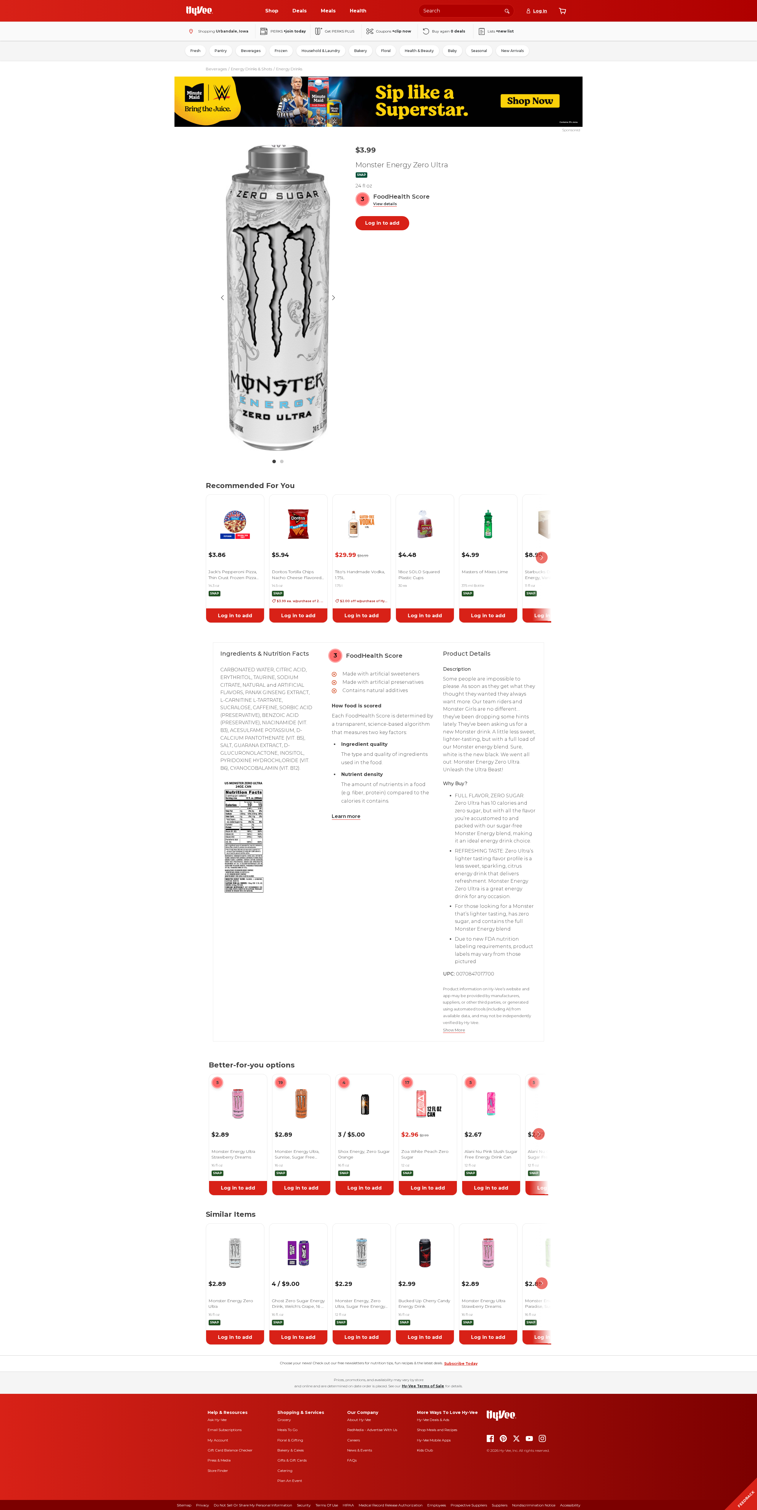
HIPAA (348, 1505)
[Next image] (333, 297)
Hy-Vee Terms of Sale (423, 1386)
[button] (385, 204)
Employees (436, 1505)
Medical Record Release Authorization (391, 1505)
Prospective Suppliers (469, 1505)
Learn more (346, 816)
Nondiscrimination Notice (533, 1505)
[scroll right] (542, 557)
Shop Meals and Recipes (437, 1430)
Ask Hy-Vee (217, 1419)
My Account (218, 1440)
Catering (284, 1470)
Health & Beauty (419, 50)
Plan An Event (289, 1480)
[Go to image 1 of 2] (274, 461)
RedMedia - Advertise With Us (372, 1430)
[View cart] (562, 11)
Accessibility (570, 1505)
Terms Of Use (327, 1505)
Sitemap (184, 1505)
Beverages (251, 50)
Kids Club (425, 1450)
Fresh (195, 50)
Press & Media (219, 1460)
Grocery (284, 1419)
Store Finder (218, 1470)
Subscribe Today (461, 1363)
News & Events (359, 1450)
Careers (353, 1440)
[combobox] (466, 10)
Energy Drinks (289, 69)
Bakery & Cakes (290, 1450)
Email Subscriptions (225, 1430)
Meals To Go (287, 1430)
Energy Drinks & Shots (251, 69)
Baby (452, 50)
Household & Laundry (321, 50)
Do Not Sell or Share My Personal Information (253, 1505)
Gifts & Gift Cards (292, 1460)
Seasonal (479, 50)
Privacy (202, 1505)
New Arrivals (512, 50)
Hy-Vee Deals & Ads (433, 1419)
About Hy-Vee (359, 1419)
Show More (454, 1030)
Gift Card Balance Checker (230, 1450)
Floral (386, 50)
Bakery (360, 50)
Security (304, 1505)
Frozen (281, 50)
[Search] (507, 11)
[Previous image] (222, 297)
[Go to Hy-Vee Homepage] (199, 11)
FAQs (352, 1460)
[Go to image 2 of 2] (282, 461)
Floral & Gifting (290, 1440)
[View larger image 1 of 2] (278, 297)
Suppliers (499, 1505)
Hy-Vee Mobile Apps (434, 1440)
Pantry (221, 50)
